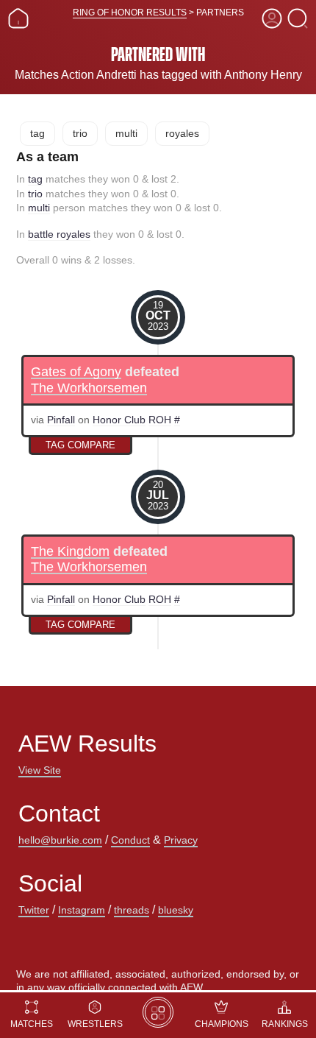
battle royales (59, 234)
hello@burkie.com (60, 840)
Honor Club (119, 420)
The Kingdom (70, 552)
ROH (159, 420)
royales (182, 133)
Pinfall (61, 420)
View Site (39, 770)
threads (131, 910)
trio (80, 133)
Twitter (33, 910)
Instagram (81, 910)
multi (126, 133)
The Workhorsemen (89, 388)
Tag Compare (80, 445)
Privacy (181, 840)
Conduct (130, 840)
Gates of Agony (76, 372)
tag (37, 133)
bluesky (175, 910)
